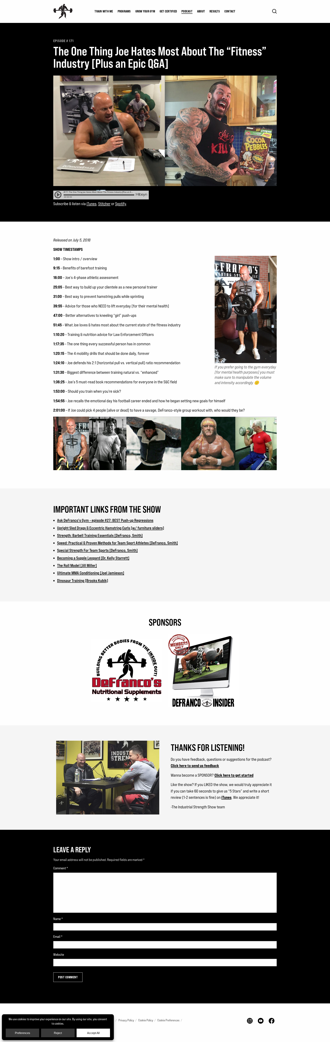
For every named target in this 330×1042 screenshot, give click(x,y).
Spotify (120, 203)
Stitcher (104, 203)
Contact (229, 11)
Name (58, 919)
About (201, 11)
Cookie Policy (145, 1020)
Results (214, 11)
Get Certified (168, 11)
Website (58, 955)
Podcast (186, 11)
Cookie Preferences (168, 1020)
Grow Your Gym (145, 11)
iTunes (91, 203)
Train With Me (104, 11)
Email (57, 937)
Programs (124, 11)
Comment (60, 868)
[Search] (274, 11)
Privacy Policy (126, 1020)
